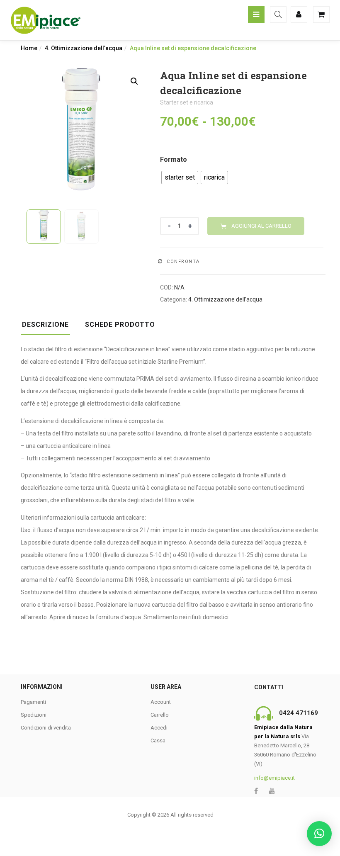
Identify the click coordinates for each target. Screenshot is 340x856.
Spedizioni (33, 715)
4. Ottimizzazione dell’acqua (83, 48)
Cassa (158, 740)
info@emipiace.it (274, 778)
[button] (134, 81)
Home (29, 48)
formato (173, 159)
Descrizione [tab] (45, 324)
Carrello (160, 715)
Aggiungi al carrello (261, 226)
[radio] (180, 177)
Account (161, 702)
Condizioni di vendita (46, 728)
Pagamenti (33, 702)
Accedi (159, 728)
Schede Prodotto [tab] (120, 324)
